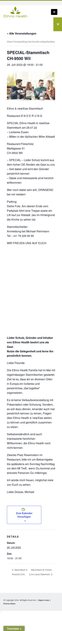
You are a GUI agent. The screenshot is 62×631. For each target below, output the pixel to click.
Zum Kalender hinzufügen (24, 514)
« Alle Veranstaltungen (21, 33)
